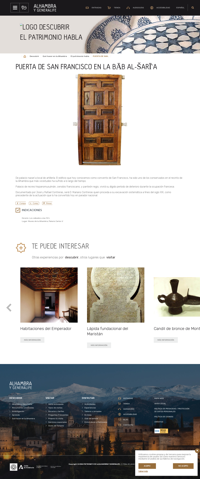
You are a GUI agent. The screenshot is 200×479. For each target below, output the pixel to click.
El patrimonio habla (80, 56)
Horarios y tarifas (56, 411)
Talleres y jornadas (93, 411)
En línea (88, 415)
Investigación (18, 411)
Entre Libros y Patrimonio (96, 422)
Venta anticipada (55, 404)
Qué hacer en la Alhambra (55, 56)
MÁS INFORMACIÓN (32, 340)
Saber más (143, 471)
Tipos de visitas (55, 408)
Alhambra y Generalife (22, 404)
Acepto (147, 466)
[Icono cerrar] (197, 450)
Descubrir (34, 56)
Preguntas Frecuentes (58, 415)
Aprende (16, 415)
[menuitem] (180, 7)
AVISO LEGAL (160, 403)
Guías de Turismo (56, 426)
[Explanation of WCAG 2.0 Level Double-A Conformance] (172, 431)
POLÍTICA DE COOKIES (163, 417)
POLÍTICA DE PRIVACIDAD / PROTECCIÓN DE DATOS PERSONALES (171, 410)
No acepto (183, 466)
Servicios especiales (57, 422)
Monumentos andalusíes (23, 408)
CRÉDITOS (158, 422)
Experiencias (90, 408)
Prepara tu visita (55, 418)
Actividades (90, 404)
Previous (9, 308)
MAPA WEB (159, 398)
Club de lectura (91, 418)
